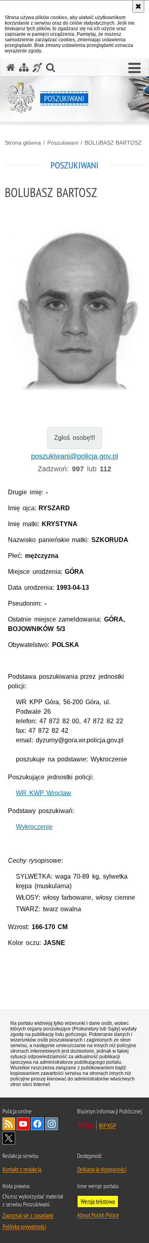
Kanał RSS (8, 1123)
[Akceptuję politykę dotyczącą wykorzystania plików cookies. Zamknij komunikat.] (138, 6)
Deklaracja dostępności (101, 1169)
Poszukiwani (62, 142)
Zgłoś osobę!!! (74, 437)
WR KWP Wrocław (43, 793)
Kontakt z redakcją (21, 1169)
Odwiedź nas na (23, 1123)
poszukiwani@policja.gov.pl (74, 456)
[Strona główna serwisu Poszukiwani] (10, 67)
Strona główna (23, 142)
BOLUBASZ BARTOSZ (113, 142)
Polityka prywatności (24, 1226)
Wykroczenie (34, 826)
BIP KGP (107, 1125)
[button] (134, 68)
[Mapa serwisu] (24, 67)
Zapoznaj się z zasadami (27, 1215)
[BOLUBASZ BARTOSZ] (74, 308)
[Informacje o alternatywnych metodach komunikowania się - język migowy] (37, 67)
